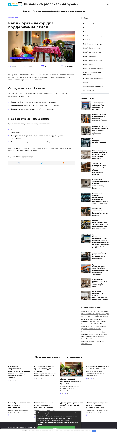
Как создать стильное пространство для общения (44, 369)
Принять (56, 428)
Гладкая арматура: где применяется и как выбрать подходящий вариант (100, 117)
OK (94, 430)
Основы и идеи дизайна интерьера (22, 58)
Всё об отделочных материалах (94, 36)
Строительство (88, 90)
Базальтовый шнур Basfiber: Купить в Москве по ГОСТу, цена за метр (99, 255)
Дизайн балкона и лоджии (93, 48)
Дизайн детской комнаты (92, 60)
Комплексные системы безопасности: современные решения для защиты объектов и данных (100, 198)
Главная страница (14, 17)
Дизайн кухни (88, 64)
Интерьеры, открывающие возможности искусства (19, 369)
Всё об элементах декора (92, 44)
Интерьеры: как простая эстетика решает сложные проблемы (97, 405)
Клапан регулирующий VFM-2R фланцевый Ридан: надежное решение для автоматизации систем (100, 225)
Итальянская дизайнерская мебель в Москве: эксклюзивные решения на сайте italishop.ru (100, 184)
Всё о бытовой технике (91, 24)
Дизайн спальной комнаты (93, 68)
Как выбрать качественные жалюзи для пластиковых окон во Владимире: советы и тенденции (100, 296)
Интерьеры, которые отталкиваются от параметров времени (43, 405)
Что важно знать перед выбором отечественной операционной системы (98, 105)
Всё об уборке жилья (91, 40)
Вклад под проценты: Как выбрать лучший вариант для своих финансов (93, 321)
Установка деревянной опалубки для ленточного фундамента (59, 11)
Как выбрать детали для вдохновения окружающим (19, 405)
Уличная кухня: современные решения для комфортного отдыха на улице (100, 211)
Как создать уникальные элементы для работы (97, 368)
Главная (26, 11)
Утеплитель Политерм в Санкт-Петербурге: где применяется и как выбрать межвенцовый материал (99, 169)
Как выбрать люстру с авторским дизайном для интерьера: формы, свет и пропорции (100, 130)
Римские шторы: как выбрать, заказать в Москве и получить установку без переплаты (99, 154)
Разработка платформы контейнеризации (99, 140)
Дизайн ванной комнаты (92, 52)
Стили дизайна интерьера (93, 86)
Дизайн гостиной (89, 56)
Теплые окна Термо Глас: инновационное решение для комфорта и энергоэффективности (95, 314)
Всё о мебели (88, 28)
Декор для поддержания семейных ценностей (71, 404)
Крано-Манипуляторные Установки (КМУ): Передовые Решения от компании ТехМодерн (100, 269)
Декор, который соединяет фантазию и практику (70, 381)
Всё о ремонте (88, 32)
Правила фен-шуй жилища (93, 78)
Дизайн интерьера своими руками (51, 4)
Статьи (85, 82)
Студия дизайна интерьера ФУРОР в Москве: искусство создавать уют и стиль (99, 283)
